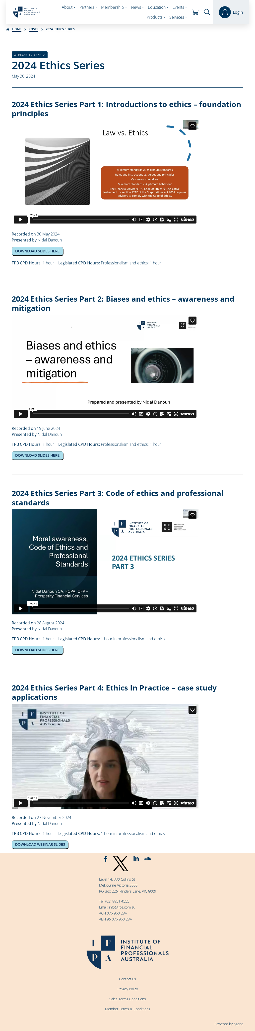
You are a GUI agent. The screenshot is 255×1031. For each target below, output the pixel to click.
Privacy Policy (128, 989)
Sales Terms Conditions (127, 999)
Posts (33, 29)
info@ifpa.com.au (122, 907)
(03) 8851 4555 (117, 901)
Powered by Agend (228, 1024)
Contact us (127, 979)
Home (16, 29)
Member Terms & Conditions (127, 1009)
